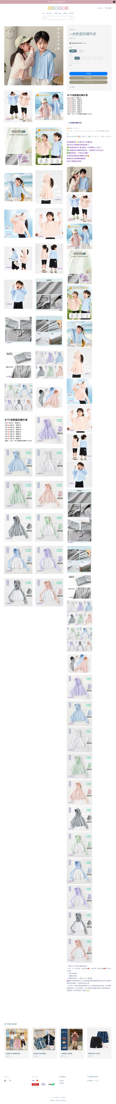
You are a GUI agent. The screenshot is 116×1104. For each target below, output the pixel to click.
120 (89, 58)
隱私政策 (58, 1100)
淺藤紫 (73, 51)
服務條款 (52, 1100)
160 (78, 62)
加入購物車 (88, 78)
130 (94, 58)
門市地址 (71, 13)
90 (71, 58)
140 (100, 58)
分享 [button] (73, 87)
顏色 (70, 47)
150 (72, 62)
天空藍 (81, 51)
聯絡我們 (63, 1100)
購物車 (65, 13)
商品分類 (49, 13)
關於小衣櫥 (58, 13)
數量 (70, 65)
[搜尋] (71, 17)
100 (77, 58)
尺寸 (70, 55)
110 (83, 58)
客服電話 (61, 1083)
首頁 (43, 13)
